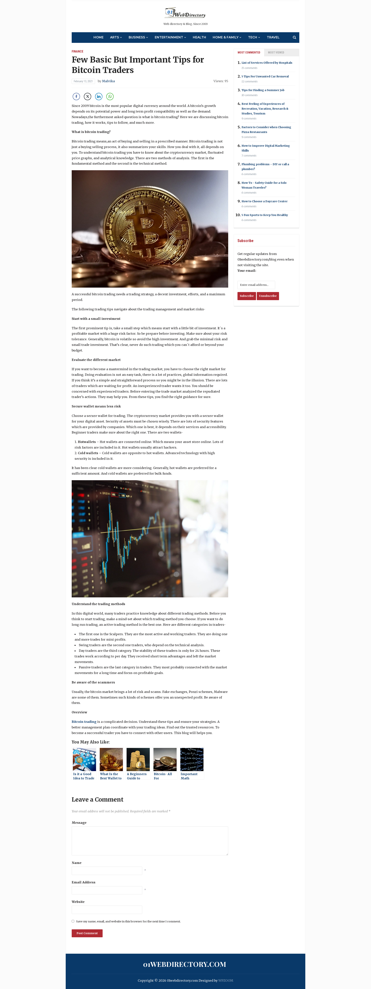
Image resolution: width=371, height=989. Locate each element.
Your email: (246, 271)
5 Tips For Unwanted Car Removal (265, 76)
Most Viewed (276, 52)
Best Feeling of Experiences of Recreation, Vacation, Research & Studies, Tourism (265, 108)
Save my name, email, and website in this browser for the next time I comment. (128, 921)
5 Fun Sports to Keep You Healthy (265, 215)
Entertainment (169, 37)
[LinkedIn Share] (98, 96)
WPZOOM (225, 980)
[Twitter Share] (87, 96)
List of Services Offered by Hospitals (267, 63)
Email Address (83, 882)
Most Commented (249, 52)
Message (79, 823)
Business (137, 37)
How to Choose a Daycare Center (265, 201)
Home (99, 37)
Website (78, 902)
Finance (77, 51)
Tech (252, 37)
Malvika (108, 81)
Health (199, 37)
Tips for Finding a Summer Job (263, 90)
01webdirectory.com (184, 964)
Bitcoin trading (84, 722)
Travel (273, 37)
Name (77, 863)
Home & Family (225, 37)
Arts (114, 37)
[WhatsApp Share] (110, 96)
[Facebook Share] (76, 96)
